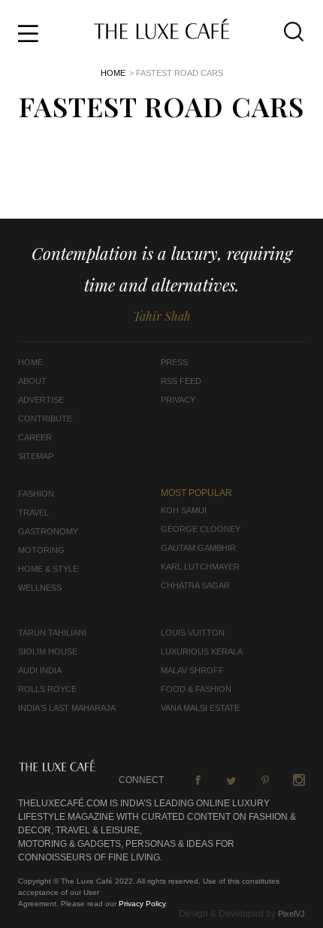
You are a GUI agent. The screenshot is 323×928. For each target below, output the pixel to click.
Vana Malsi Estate (200, 707)
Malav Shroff (192, 670)
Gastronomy (48, 531)
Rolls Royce (47, 689)
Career (35, 437)
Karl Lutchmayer (200, 566)
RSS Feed (181, 380)
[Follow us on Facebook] (198, 780)
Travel (33, 512)
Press (174, 362)
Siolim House (47, 651)
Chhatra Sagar (195, 585)
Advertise (41, 399)
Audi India (40, 670)
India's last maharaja (67, 707)
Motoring (41, 550)
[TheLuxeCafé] (161, 34)
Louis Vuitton (193, 632)
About (32, 380)
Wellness (40, 587)
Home (113, 72)
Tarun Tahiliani (52, 632)
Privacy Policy (142, 903)
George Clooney (200, 529)
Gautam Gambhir (198, 547)
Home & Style (48, 568)
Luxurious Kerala (202, 651)
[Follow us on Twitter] (231, 780)
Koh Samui (184, 510)
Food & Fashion (196, 689)
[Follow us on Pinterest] (265, 780)
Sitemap (35, 456)
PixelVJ (291, 913)
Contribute (45, 418)
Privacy (178, 399)
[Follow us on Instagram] (299, 780)
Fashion (36, 493)
